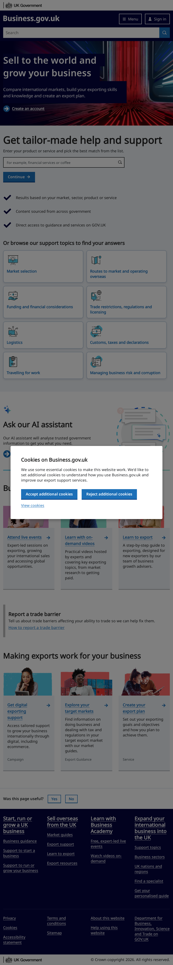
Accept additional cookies (49, 494)
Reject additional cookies (109, 494)
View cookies (32, 505)
